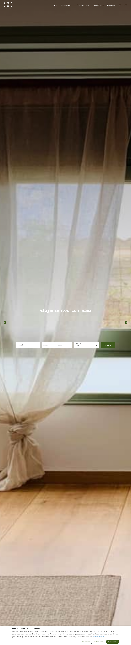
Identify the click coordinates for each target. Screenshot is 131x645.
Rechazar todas (99, 642)
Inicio (55, 5)
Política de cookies (98, 637)
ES (120, 5)
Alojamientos (66, 5)
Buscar (109, 345)
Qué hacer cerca (83, 5)
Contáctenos (99, 5)
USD (125, 5)
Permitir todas (112, 642)
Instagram (111, 5)
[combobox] (28, 345)
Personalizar (86, 642)
